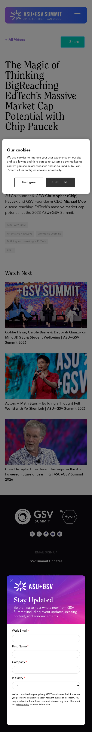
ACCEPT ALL (60, 182)
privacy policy (22, 705)
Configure (29, 182)
